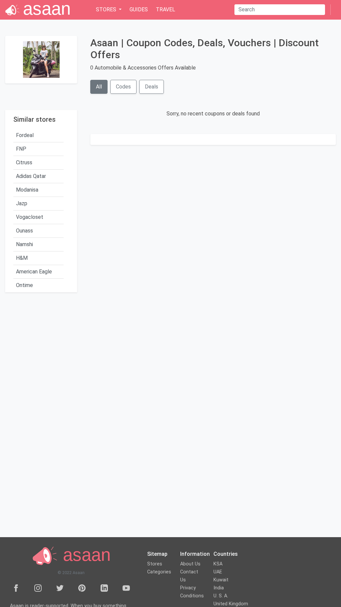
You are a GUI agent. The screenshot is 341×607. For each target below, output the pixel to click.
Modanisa (27, 190)
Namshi (24, 244)
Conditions (192, 596)
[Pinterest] (82, 587)
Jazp (21, 203)
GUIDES (139, 9)
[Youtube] (126, 587)
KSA (217, 564)
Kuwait (220, 580)
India (218, 588)
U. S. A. (220, 596)
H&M (22, 258)
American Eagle (34, 271)
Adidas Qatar (31, 176)
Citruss (24, 162)
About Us (190, 564)
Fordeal (25, 135)
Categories (159, 572)
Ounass (24, 231)
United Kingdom (230, 604)
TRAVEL (165, 9)
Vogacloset (29, 217)
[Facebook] (16, 587)
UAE (217, 572)
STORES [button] (107, 9)
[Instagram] (38, 587)
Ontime (24, 285)
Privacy (188, 588)
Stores (154, 564)
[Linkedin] (104, 587)
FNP (21, 149)
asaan (84, 554)
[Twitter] (60, 587)
